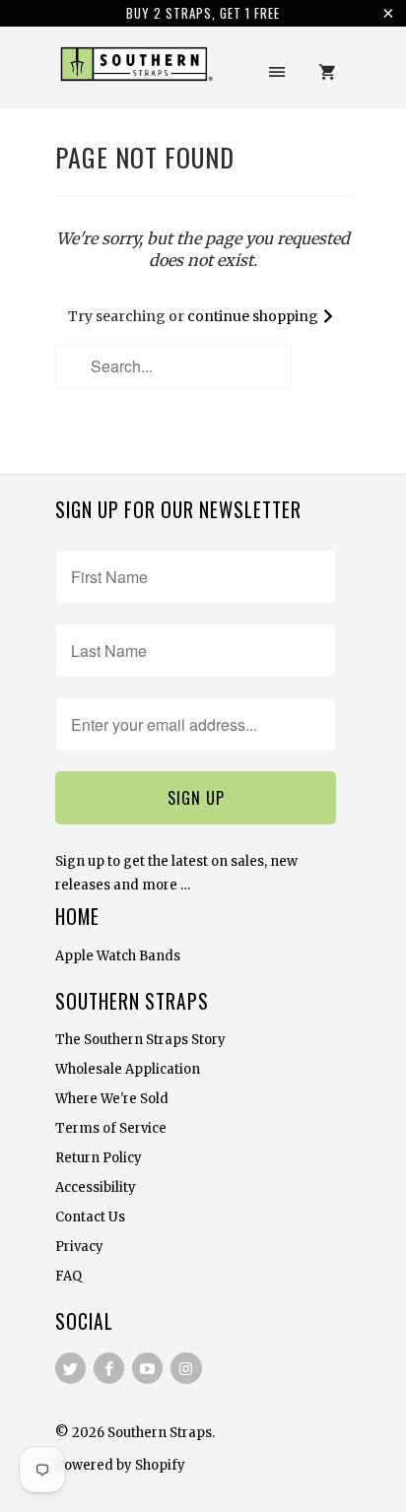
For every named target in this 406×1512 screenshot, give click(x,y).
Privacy (79, 1246)
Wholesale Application (127, 1069)
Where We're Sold (112, 1098)
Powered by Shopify (120, 1465)
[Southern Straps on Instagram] (185, 1368)
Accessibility (95, 1187)
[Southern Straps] (134, 73)
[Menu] (277, 71)
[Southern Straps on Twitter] (70, 1368)
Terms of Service (111, 1128)
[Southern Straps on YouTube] (147, 1368)
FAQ (68, 1276)
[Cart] (327, 71)
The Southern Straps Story (140, 1039)
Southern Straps (159, 1432)
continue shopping (254, 316)
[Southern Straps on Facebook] (109, 1368)
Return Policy (98, 1158)
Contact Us (90, 1217)
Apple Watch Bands (117, 956)
